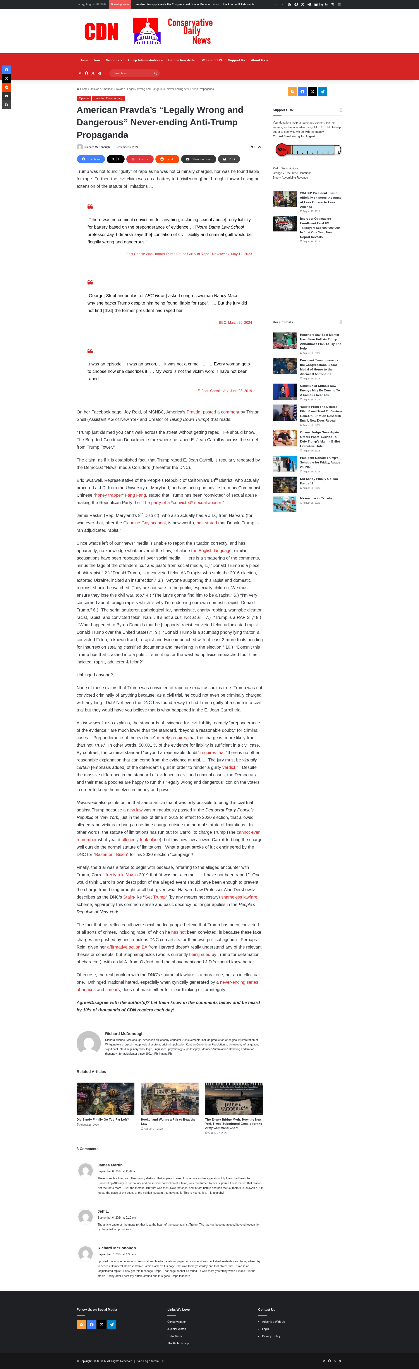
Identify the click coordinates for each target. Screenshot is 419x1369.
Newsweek (220, 254)
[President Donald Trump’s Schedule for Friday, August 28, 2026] (285, 464)
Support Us (236, 60)
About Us (258, 60)
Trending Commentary (108, 98)
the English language (211, 550)
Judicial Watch (176, 1329)
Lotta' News (174, 1336)
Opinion (94, 89)
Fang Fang (135, 495)
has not (178, 932)
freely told (119, 874)
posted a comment (221, 412)
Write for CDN (212, 60)
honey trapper (108, 495)
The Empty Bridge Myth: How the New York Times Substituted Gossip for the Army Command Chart (233, 1124)
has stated (207, 522)
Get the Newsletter (182, 60)
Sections (112, 60)
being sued (199, 954)
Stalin (128, 897)
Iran (97, 60)
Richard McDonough (97, 147)
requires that (212, 752)
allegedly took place (141, 839)
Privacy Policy (271, 1336)
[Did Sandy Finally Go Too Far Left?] (105, 1099)
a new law (133, 810)
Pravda (193, 412)
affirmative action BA (127, 947)
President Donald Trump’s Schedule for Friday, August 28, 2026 (321, 462)
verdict (228, 767)
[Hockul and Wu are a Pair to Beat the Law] (170, 1099)
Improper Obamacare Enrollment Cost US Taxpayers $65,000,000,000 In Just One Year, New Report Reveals (320, 228)
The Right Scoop (178, 1343)
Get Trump (155, 897)
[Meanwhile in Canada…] (285, 504)
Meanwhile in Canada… (317, 498)
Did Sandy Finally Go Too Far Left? (103, 1119)
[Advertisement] (307, 281)
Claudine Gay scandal (144, 522)
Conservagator (176, 1321)
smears (112, 989)
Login (265, 1329)
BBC (222, 322)
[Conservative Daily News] (151, 31)
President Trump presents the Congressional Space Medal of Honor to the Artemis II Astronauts (194, 4)
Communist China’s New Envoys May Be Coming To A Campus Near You (320, 390)
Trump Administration (144, 60)
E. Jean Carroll (209, 391)
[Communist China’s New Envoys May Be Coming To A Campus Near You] (285, 392)
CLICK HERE (322, 127)
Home (84, 60)
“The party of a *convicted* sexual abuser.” (182, 502)
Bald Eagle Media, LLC (150, 1361)
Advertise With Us (273, 1321)
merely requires (172, 737)
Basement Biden (111, 854)
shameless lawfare (239, 897)
